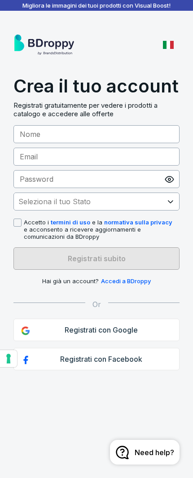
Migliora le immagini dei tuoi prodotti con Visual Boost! (96, 5)
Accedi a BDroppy (126, 281)
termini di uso (70, 222)
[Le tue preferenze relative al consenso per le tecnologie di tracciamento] (8, 358)
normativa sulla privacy (138, 222)
